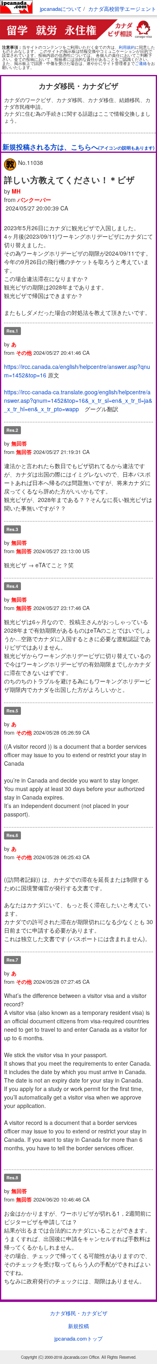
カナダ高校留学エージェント (122, 8)
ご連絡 (141, 63)
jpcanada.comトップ (78, 1338)
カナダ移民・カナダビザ (78, 1313)
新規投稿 (78, 1326)
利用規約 (127, 47)
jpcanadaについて (61, 8)
